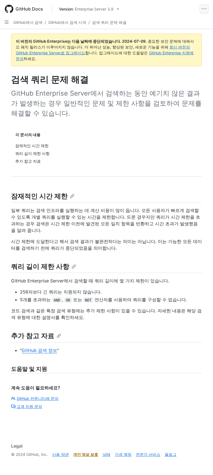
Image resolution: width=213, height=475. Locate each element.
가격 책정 (123, 454)
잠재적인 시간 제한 (39, 196)
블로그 (170, 454)
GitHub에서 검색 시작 (67, 22)
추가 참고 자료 (32, 336)
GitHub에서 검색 (27, 22)
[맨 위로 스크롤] (200, 462)
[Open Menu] (204, 8)
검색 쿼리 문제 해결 (109, 22)
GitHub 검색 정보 (39, 350)
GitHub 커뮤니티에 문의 (38, 398)
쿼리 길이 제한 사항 (40, 266)
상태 (106, 454)
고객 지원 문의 (29, 406)
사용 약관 (60, 454)
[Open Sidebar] (6, 22)
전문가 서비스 (148, 454)
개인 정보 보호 (85, 454)
